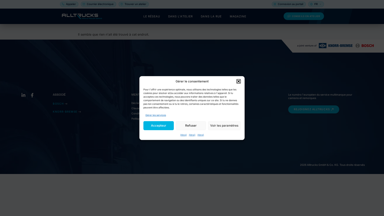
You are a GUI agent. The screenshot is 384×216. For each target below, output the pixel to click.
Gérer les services (155, 114)
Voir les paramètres (224, 125)
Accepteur (158, 125)
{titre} (183, 134)
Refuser (191, 125)
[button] (239, 81)
